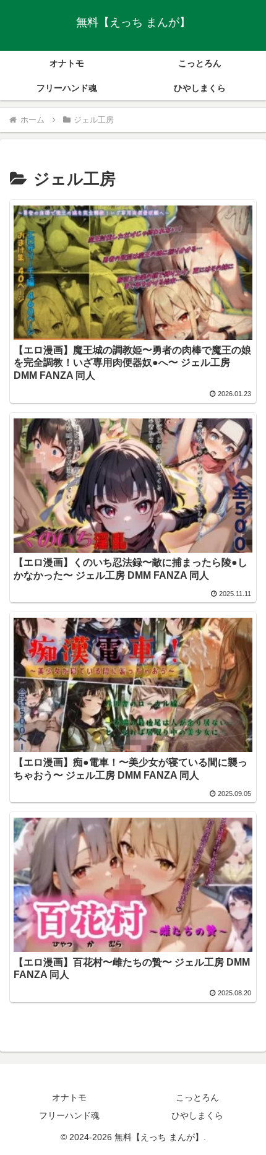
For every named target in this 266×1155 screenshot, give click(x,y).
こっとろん (197, 1097)
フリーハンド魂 (69, 1115)
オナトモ (69, 1097)
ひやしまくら (197, 1115)
